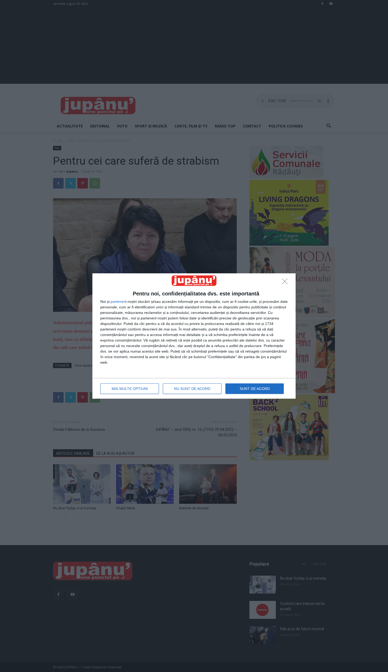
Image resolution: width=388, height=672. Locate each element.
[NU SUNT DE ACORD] (286, 283)
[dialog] (194, 335)
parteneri (118, 301)
